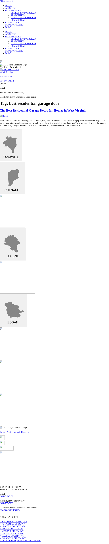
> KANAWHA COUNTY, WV (13, 521)
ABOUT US (10, 8)
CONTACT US (12, 22)
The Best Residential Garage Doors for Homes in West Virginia (43, 110)
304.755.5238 (6, 76)
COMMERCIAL (18, 20)
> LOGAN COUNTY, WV (12, 533)
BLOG (8, 27)
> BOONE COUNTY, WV (11, 529)
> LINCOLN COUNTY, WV (12, 526)
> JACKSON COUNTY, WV (13, 538)
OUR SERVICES (13, 10)
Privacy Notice (6, 432)
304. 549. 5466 (6, 72)
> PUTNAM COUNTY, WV (12, 524)
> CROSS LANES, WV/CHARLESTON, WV (20, 540)
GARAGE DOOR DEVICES (23, 17)
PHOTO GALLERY (14, 25)
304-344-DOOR (7, 81)
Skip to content (6, 1)
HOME (8, 6)
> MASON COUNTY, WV (12, 531)
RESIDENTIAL (18, 15)
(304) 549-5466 (6, 496)
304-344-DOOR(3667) (10, 510)
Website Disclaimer (22, 432)
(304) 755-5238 (6, 503)
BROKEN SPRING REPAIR (23, 13)
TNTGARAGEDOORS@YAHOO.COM (18, 514)
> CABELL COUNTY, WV (12, 536)
